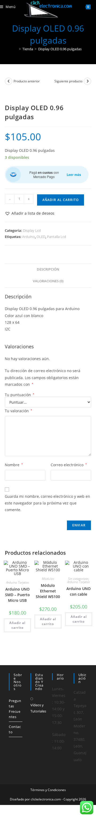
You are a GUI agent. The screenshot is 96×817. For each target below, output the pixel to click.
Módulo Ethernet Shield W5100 (48, 591)
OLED (41, 236)
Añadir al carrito (60, 200)
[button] (29, 213)
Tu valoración (18, 410)
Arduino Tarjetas (17, 582)
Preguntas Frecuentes (15, 708)
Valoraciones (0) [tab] (48, 281)
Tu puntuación (19, 395)
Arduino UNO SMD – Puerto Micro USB (17, 595)
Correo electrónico (69, 464)
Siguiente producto (68, 81)
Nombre (14, 464)
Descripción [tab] (48, 269)
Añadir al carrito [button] (17, 625)
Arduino (28, 236)
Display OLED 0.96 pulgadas (60, 49)
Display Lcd (32, 230)
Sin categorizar (78, 578)
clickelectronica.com (46, 799)
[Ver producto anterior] (8, 81)
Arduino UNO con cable (78, 591)
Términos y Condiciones (48, 790)
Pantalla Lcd (56, 236)
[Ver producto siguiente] (87, 81)
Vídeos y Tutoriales (38, 708)
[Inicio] (16, 49)
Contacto (15, 729)
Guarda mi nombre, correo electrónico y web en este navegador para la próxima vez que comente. (47, 503)
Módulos (48, 578)
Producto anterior (27, 81)
